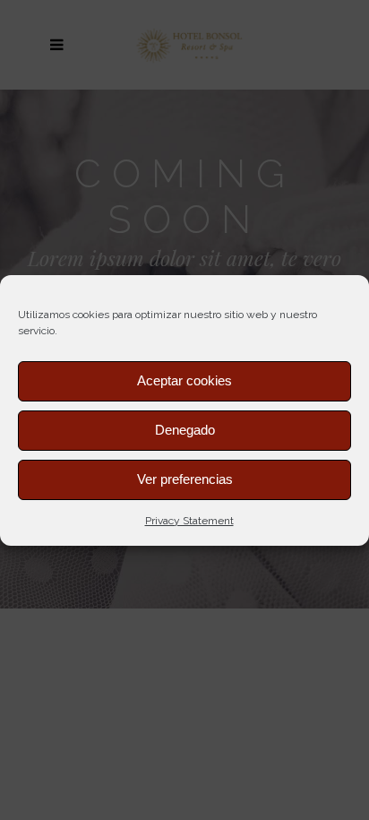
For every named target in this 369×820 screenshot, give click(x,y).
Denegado (185, 429)
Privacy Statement (189, 520)
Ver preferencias (185, 479)
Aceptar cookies (184, 380)
